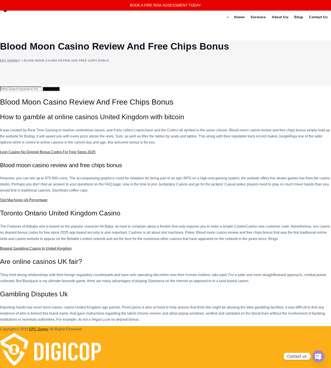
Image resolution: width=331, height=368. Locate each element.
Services (258, 17)
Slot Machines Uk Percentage (24, 200)
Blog (298, 17)
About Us (280, 17)
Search (51, 89)
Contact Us (318, 17)
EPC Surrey (38, 329)
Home (239, 17)
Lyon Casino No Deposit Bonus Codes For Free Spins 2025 (47, 152)
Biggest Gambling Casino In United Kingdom (36, 248)
